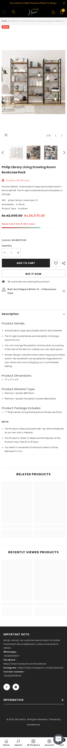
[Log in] (53, 12)
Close (64, 3)
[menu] (4, 12)
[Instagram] (16, 687)
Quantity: (7, 245)
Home (4, 21)
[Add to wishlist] (56, 263)
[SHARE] (62, 263)
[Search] (14, 12)
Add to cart (25, 263)
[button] (56, 136)
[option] (33, 82)
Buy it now (33, 274)
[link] (17, 526)
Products (15, 21)
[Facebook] (6, 687)
